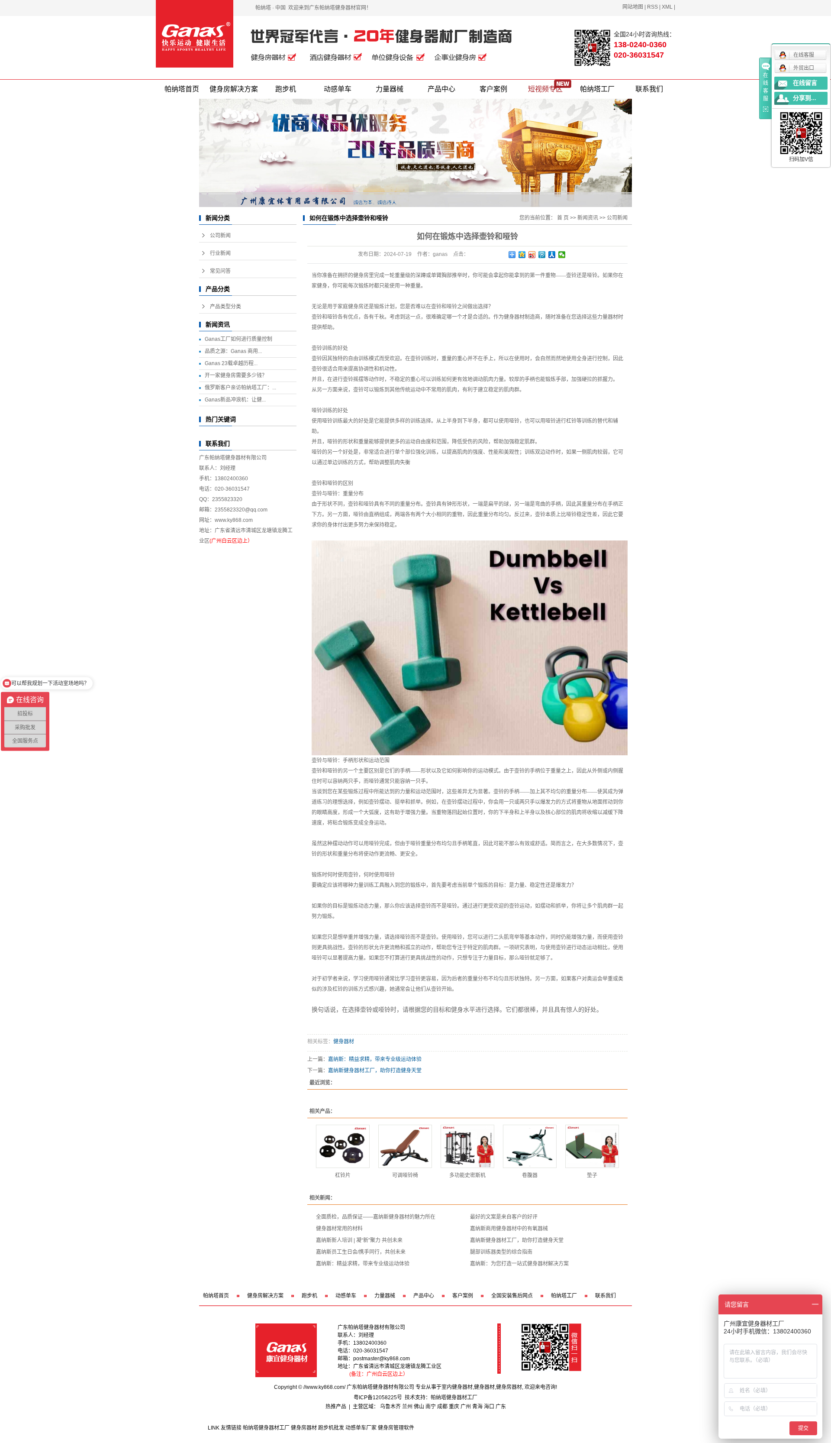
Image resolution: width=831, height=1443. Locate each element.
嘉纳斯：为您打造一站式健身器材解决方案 (519, 1264)
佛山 (419, 1407)
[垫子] (592, 1146)
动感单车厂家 (361, 1428)
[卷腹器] (530, 1146)
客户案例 (493, 89)
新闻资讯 (587, 218)
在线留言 (805, 83)
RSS (652, 7)
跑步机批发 (331, 1428)
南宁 (430, 1407)
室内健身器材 (457, 1387)
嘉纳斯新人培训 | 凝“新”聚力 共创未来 (359, 1240)
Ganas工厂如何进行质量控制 (238, 339)
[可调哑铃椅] (405, 1146)
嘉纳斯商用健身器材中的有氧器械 (509, 1229)
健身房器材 (509, 1387)
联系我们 (649, 89)
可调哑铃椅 (405, 1175)
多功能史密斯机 (467, 1175)
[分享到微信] (562, 254)
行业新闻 (220, 253)
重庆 (454, 1407)
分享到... (804, 98)
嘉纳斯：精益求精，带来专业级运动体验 (375, 1059)
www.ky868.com (234, 520)
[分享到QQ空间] (522, 254)
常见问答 (220, 271)
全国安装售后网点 (512, 1296)
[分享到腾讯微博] (542, 254)
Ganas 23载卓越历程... (231, 363)
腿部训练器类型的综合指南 (501, 1252)
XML (667, 7)
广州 (466, 1407)
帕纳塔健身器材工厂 (454, 1397)
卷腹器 (530, 1175)
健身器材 (343, 1042)
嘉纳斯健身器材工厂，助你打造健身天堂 (375, 1071)
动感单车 (337, 89)
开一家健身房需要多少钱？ (236, 375)
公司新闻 (220, 236)
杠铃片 (343, 1175)
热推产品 (335, 1407)
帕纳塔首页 (181, 89)
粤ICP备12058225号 (378, 1397)
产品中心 (441, 89)
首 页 (563, 218)
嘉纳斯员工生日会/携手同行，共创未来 (361, 1252)
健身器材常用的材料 (339, 1229)
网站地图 (632, 7)
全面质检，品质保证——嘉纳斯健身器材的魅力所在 (375, 1217)
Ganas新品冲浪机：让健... (235, 400)
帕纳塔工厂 (597, 89)
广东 (501, 1407)
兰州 (407, 1407)
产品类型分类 (225, 307)
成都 (442, 1407)
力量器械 (389, 89)
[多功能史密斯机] (467, 1146)
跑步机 (285, 89)
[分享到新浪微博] (532, 254)
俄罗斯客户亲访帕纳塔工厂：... (240, 388)
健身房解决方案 (233, 89)
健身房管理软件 (396, 1428)
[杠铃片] (343, 1146)
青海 (477, 1407)
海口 (489, 1407)
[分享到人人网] (552, 254)
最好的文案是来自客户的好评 (504, 1217)
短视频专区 (545, 89)
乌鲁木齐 (390, 1407)
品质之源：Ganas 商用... (233, 351)
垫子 (592, 1175)
